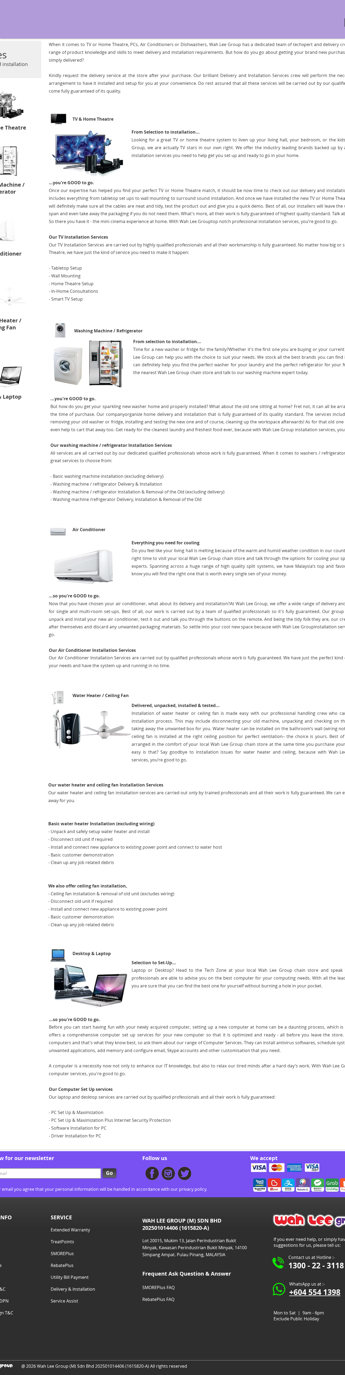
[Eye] (152, 1173)
